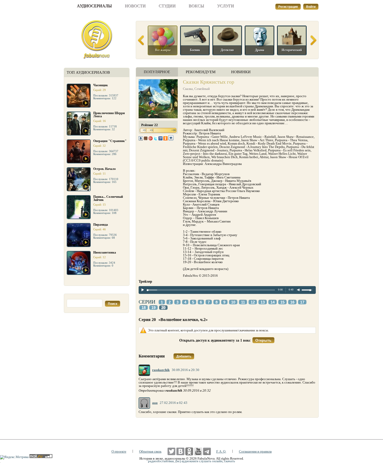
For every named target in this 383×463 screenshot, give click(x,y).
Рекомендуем (200, 72)
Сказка (188, 89)
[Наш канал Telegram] (207, 451)
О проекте (119, 451)
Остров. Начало (104, 169)
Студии (167, 6)
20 (163, 308)
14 (272, 302)
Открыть (263, 340)
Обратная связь (150, 451)
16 (292, 302)
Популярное (157, 72)
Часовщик (100, 85)
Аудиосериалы (94, 6)
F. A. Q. (221, 451)
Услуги (225, 6)
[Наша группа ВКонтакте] (180, 451)
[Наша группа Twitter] (172, 451)
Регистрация (288, 7)
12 (253, 302)
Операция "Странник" (110, 141)
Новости (135, 6)
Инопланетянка (104, 252)
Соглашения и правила (255, 451)
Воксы (196, 6)
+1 (144, 130)
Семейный (202, 89)
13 (263, 302)
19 (153, 308)
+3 (151, 130)
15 (282, 302)
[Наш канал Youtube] (198, 451)
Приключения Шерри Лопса (109, 114)
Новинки (241, 72)
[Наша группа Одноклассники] (189, 451)
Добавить (183, 356)
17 (302, 302)
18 (143, 308)
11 (243, 302)
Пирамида (100, 224)
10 (233, 302)
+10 (173, 130)
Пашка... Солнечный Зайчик (108, 198)
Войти (311, 7)
